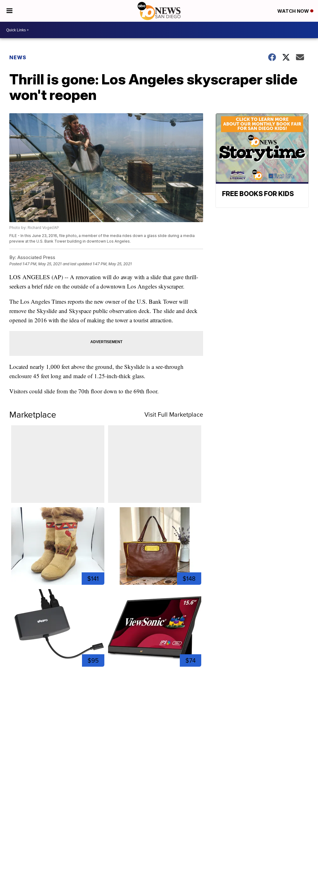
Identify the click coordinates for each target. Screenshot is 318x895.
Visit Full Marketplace (173, 414)
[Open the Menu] (9, 11)
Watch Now (293, 11)
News (17, 57)
